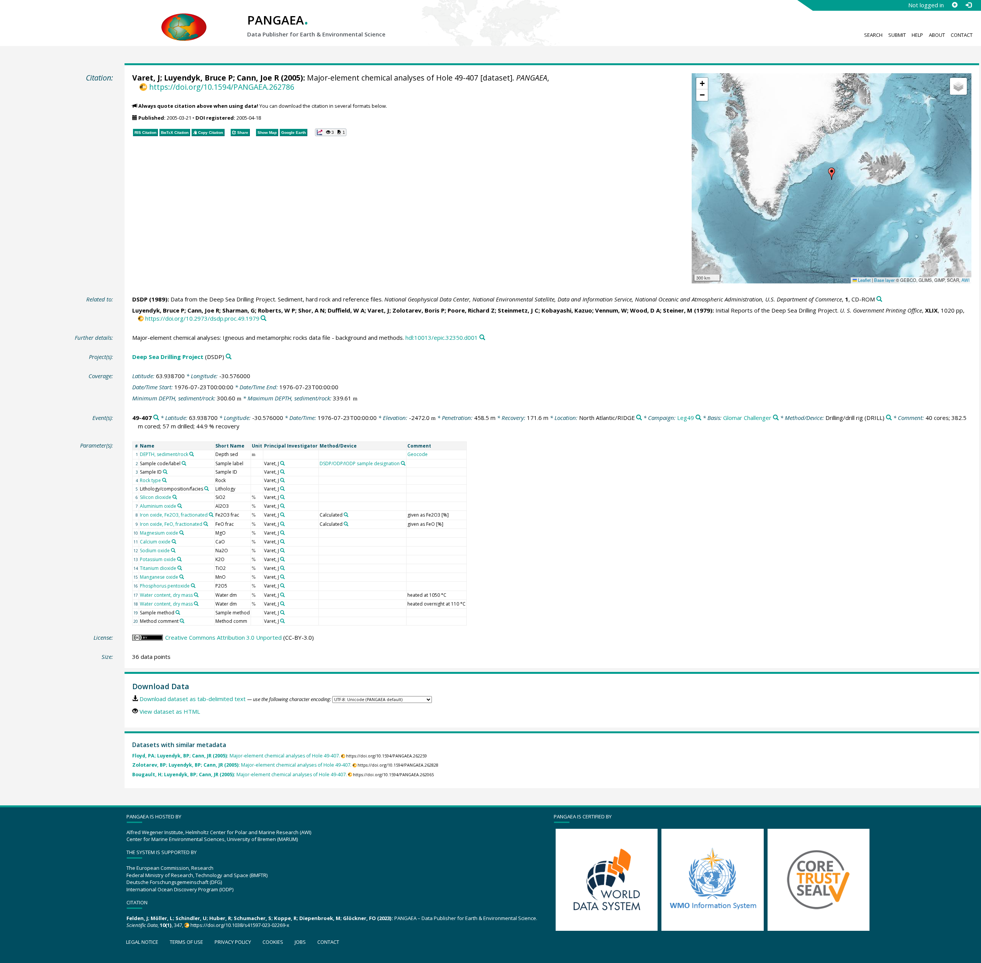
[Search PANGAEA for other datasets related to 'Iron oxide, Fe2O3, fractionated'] (211, 514)
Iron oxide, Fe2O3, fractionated (174, 515)
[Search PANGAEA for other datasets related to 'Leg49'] (698, 418)
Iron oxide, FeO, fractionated (171, 524)
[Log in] (968, 5)
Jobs (300, 941)
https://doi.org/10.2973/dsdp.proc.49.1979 (202, 318)
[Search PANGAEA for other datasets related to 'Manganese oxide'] (181, 577)
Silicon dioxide (155, 497)
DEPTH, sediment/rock (164, 454)
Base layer (884, 280)
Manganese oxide (159, 577)
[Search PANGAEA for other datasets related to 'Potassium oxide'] (179, 559)
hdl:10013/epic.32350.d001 (441, 337)
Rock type (150, 480)
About (937, 34)
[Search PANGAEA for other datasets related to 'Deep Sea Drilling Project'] (228, 357)
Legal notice (142, 941)
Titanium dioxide (158, 568)
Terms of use (186, 941)
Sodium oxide (155, 550)
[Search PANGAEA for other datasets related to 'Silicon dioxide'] (174, 497)
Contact (962, 34)
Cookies (272, 941)
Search (873, 34)
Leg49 (685, 417)
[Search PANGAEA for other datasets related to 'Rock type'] (164, 480)
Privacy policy (233, 941)
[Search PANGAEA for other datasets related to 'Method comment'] (182, 621)
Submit (897, 34)
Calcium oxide (155, 541)
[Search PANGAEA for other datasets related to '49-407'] (156, 418)
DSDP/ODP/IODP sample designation (360, 463)
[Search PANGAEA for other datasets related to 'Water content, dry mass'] (196, 595)
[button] (831, 174)
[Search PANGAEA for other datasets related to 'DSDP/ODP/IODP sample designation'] (403, 463)
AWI (965, 280)
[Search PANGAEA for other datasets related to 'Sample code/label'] (184, 463)
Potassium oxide (158, 559)
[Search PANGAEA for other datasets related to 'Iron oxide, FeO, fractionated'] (205, 524)
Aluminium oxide (158, 506)
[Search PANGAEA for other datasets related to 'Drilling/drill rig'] (889, 418)
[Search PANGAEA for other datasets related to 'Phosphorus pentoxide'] (193, 585)
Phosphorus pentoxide (165, 586)
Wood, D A (645, 310)
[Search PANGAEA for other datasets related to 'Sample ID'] (165, 471)
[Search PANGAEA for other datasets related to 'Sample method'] (178, 612)
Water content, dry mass (166, 595)
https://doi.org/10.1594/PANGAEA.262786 (221, 87)
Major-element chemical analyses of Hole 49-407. (236, 755)
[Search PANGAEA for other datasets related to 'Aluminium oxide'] (179, 506)
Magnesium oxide (159, 533)
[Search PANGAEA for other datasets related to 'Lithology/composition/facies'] (206, 488)
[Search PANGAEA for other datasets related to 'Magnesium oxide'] (181, 532)
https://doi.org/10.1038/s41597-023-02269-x (239, 925)
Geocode (417, 454)
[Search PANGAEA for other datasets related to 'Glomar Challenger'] (776, 418)
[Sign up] (954, 5)
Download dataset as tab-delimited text (192, 699)
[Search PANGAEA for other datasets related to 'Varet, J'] (282, 463)
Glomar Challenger (747, 417)
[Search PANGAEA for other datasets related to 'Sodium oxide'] (173, 550)
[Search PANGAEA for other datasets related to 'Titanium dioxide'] (179, 568)
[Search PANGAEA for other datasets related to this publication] (879, 299)
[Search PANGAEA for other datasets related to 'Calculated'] (346, 514)
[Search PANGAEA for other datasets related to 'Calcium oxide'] (174, 541)
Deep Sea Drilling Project (167, 357)
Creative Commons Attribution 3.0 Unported (223, 637)
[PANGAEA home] (184, 19)
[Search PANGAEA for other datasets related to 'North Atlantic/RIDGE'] (639, 418)
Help (917, 34)
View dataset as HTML (169, 711)
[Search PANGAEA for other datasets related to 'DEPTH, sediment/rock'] (191, 454)
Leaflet (864, 280)
